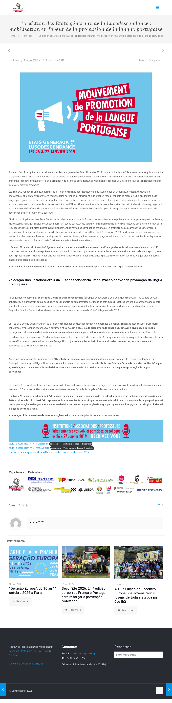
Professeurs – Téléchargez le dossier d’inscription (70, 444)
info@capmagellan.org (83, 653)
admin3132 (32, 60)
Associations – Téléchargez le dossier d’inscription (72, 448)
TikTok (37, 651)
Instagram (26, 651)
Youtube (13, 655)
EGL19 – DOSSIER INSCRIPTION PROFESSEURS (28, 444)
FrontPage (27, 35)
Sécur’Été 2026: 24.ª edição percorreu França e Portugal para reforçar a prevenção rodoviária (84, 594)
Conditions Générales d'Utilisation (26, 663)
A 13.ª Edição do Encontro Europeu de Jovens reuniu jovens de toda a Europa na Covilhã (135, 595)
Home (12, 35)
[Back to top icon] (159, 690)
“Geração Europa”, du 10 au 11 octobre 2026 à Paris (33, 590)
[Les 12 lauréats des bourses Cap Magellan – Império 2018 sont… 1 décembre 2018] (3, 689)
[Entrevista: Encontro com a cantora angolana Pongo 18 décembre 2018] (169, 689)
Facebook (14, 651)
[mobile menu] (157, 7)
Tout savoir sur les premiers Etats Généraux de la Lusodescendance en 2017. (49, 452)
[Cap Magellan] (18, 7)
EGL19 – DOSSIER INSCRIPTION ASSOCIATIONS (29, 448)
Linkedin (47, 651)
